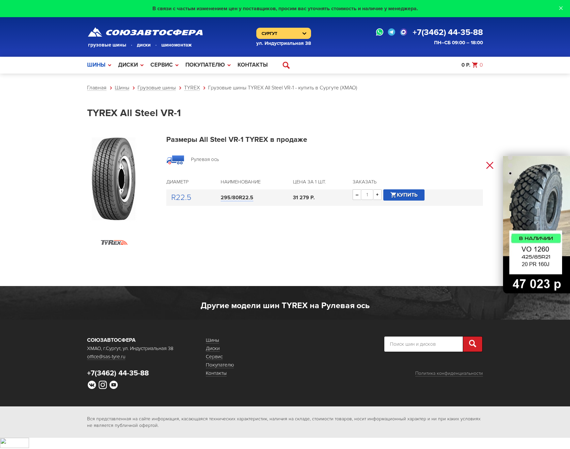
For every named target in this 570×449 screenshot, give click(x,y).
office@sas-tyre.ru (106, 357)
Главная (97, 88)
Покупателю (205, 64)
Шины (96, 64)
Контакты (253, 64)
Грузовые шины (157, 88)
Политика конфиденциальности (449, 373)
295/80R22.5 (237, 197)
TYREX (192, 88)
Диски (128, 64)
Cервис (161, 64)
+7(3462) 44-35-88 (448, 32)
